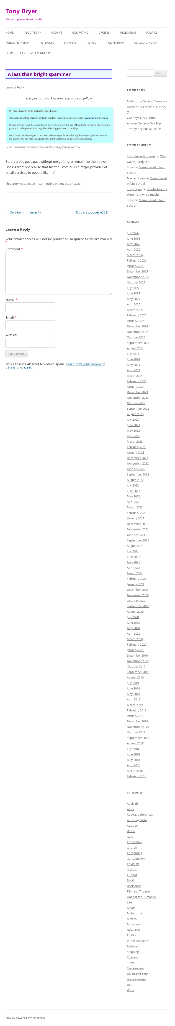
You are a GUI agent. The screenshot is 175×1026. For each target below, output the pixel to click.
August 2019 (135, 677)
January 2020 (135, 650)
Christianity (134, 842)
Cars (130, 836)
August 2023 (135, 414)
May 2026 (133, 244)
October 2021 (136, 535)
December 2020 (137, 590)
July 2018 (133, 749)
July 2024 (133, 354)
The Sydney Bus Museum (144, 129)
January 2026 (135, 266)
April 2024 (133, 370)
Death (131, 880)
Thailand (133, 957)
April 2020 (133, 633)
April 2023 (133, 436)
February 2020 (136, 644)
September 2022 (138, 474)
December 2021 (137, 524)
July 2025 (133, 288)
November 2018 (138, 727)
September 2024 (138, 343)
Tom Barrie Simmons (141, 156)
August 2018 (135, 743)
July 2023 (133, 419)
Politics (152, 33)
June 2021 (133, 557)
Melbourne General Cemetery (147, 101)
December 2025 (137, 271)
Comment (14, 249)
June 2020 (133, 622)
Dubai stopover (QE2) (94, 212)
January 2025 (135, 321)
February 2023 (136, 447)
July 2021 (133, 551)
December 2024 (137, 326)
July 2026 (133, 233)
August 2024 (135, 348)
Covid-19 (133, 864)
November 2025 (138, 277)
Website (11, 335)
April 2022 (133, 502)
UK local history (146, 43)
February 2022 (136, 513)
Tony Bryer (21, 11)
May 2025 (133, 299)
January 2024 (135, 387)
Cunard (132, 875)
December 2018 (137, 721)
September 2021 (138, 540)
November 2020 (138, 595)
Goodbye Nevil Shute (141, 118)
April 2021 (133, 568)
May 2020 (133, 628)
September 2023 (138, 408)
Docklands (134, 886)
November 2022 (138, 463)
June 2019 (133, 688)
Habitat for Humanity (141, 897)
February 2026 (136, 260)
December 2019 (137, 655)
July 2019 (133, 683)
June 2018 (133, 754)
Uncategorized (137, 979)
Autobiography (137, 820)
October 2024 (136, 337)
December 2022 (137, 458)
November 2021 (138, 529)
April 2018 (133, 765)
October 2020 (136, 600)
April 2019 (133, 699)
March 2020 (135, 639)
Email (11, 317)
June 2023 (133, 425)
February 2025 (136, 315)
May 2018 (133, 760)
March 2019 (135, 705)
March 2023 (135, 441)
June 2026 (133, 238)
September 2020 (138, 606)
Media (131, 908)
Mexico (132, 919)
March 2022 (135, 507)
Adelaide (133, 804)
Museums (133, 924)
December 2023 (137, 392)
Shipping (70, 43)
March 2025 (135, 310)
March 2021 (135, 573)
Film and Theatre (138, 891)
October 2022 (136, 469)
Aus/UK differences (140, 814)
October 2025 (136, 282)
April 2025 (133, 304)
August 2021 (135, 546)
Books (131, 831)
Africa (130, 809)
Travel (91, 43)
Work (130, 990)
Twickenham (115, 43)
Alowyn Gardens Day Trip (144, 123)
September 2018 (138, 738)
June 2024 (133, 359)
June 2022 (133, 491)
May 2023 (133, 430)
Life (129, 902)
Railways (47, 43)
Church (132, 847)
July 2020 (133, 617)
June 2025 (133, 293)
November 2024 (138, 332)
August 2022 (135, 480)
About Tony (32, 33)
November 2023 (138, 397)
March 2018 (135, 771)
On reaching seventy (23, 212)
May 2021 (133, 562)
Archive (56, 33)
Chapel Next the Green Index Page (30, 53)
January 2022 (135, 518)
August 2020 (135, 611)
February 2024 (136, 381)
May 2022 (133, 496)
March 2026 (135, 255)
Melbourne (128, 33)
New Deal (133, 930)
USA (129, 985)
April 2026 (133, 249)
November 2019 (138, 661)
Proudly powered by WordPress (25, 1018)
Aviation (132, 825)
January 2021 (135, 584)
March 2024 (135, 376)
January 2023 (135, 452)
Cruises (104, 33)
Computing (80, 33)
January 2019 (135, 716)
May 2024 (133, 365)
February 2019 (136, 710)
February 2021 (136, 579)
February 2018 (136, 776)
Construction (136, 858)
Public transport (18, 43)
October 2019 (136, 666)
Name (11, 299)
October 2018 (136, 732)
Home (9, 33)
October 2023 (136, 403)
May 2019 (133, 694)
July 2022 (133, 485)
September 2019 (138, 672)
